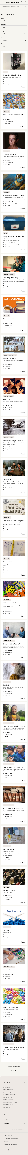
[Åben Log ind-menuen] (21, 2)
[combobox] (14, 7)
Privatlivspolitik (8, 1135)
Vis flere (14, 1070)
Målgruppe (3, 24)
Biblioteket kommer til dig (10, 1102)
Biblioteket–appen (8, 1104)
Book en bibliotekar (8, 1099)
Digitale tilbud (7, 1092)
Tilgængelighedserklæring (11, 1138)
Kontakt (6, 1124)
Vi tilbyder (6, 1082)
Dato (2, 37)
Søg (2, 44)
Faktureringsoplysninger (10, 1145)
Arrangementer (7, 1087)
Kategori (3, 31)
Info (4, 1114)
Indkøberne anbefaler (9, 1094)
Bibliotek (3, 18)
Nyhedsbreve (6, 1107)
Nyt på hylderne (7, 1097)
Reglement (7, 1141)
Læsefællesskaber (8, 1089)
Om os (5, 1119)
